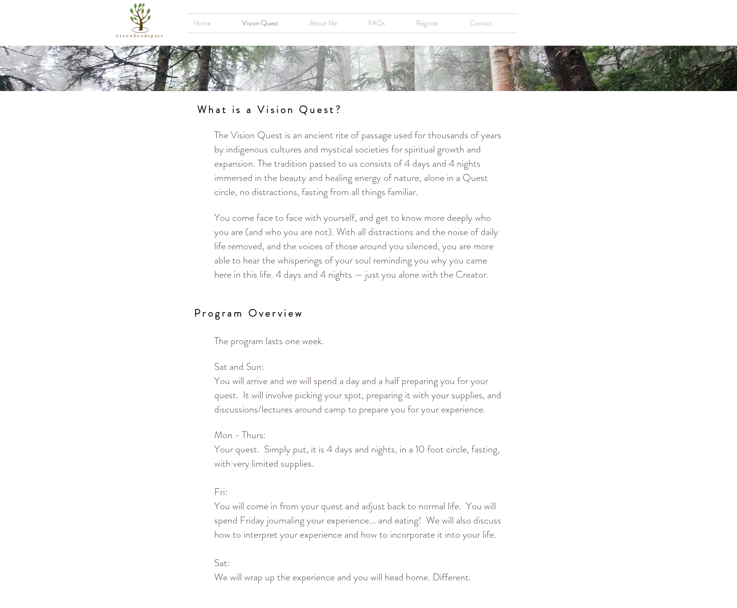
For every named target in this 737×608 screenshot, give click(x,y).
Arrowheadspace (140, 35)
